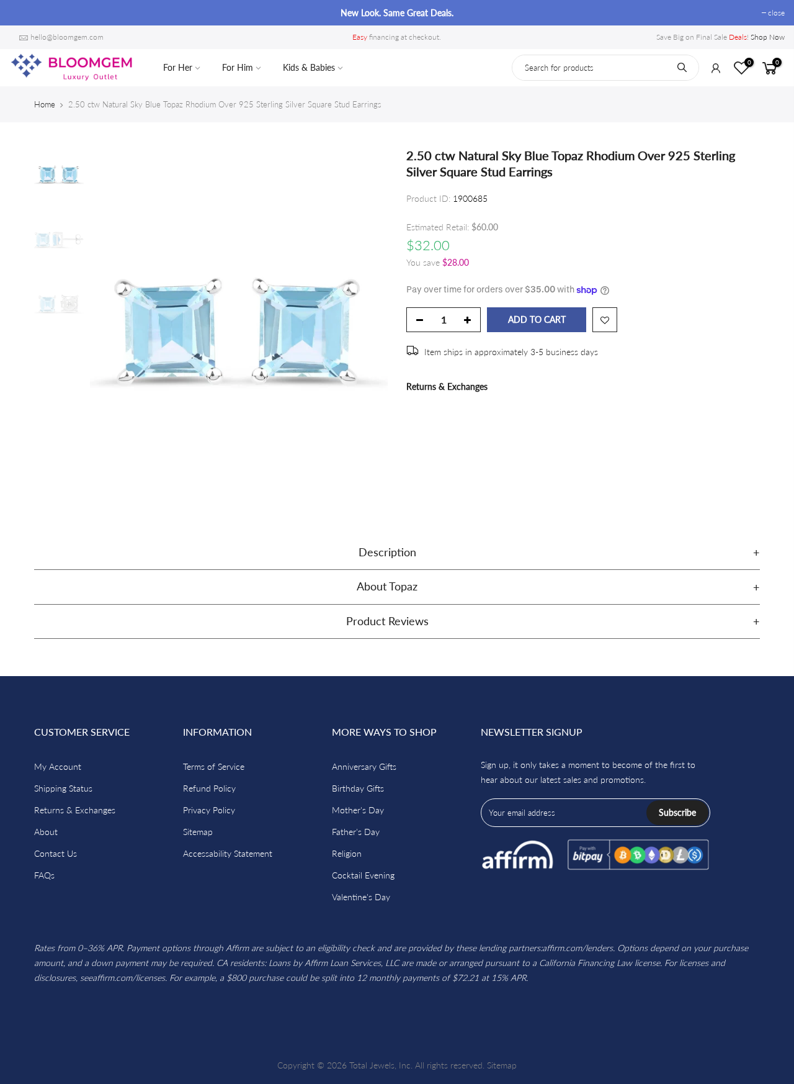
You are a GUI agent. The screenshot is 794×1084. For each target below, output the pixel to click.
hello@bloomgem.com (67, 37)
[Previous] (111, 326)
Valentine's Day (361, 897)
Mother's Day (358, 810)
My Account (57, 766)
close (24, 12)
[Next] (366, 326)
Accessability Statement (227, 853)
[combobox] (605, 67)
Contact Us (55, 853)
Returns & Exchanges (447, 386)
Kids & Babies (309, 67)
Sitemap (198, 831)
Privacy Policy (209, 810)
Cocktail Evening (363, 875)
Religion (347, 853)
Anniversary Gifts (364, 766)
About (46, 831)
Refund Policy (209, 788)
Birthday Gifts (358, 788)
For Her (177, 67)
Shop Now (768, 37)
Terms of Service (213, 766)
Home (44, 104)
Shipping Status (63, 788)
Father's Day (356, 831)
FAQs (44, 875)
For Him (237, 67)
